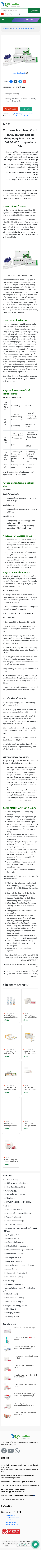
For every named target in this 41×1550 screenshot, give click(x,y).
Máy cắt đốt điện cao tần (16, 1246)
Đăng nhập (8, 14)
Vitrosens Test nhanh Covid (18, 116)
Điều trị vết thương (14, 1301)
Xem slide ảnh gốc (19, 73)
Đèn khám (10, 1269)
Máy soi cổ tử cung (14, 1242)
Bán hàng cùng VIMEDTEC (24, 20)
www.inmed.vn (10, 1515)
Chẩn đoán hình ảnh (14, 1187)
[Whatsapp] (17, 1451)
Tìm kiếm (35, 10)
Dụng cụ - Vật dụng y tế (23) (16, 1305)
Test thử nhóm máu (14, 1221)
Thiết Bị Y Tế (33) (11, 1180)
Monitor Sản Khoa (13, 1254)
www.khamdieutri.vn (12, 1518)
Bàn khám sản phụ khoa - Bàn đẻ (19, 1265)
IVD (12, 29)
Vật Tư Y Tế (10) (11, 1191)
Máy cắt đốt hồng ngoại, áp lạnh (19, 1250)
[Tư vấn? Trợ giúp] (35, 1544)
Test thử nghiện (12, 1217)
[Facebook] (4, 1451)
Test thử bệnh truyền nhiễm (17, 1213)
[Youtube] (10, 1451)
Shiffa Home (11, 1294)
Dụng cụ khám (12, 1313)
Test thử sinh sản (13, 1209)
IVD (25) (8, 1206)
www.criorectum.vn (12, 1524)
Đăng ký (17, 14)
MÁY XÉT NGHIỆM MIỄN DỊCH (18, 1202)
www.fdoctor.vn (11, 1520)
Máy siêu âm (11, 1238)
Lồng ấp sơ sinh (12, 1261)
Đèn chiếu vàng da (13, 1277)
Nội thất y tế (11, 1309)
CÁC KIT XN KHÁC (13, 1224)
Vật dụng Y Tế (11, 1316)
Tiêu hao (9, 1198)
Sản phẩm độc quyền (14, 1194)
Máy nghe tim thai (13, 1257)
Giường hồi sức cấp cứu (16, 1273)
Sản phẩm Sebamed (14, 1298)
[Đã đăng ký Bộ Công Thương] (11, 1531)
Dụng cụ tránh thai (13, 1284)
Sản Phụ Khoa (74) (12, 1235)
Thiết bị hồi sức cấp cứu (15, 1183)
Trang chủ (6, 29)
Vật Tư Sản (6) (10, 1281)
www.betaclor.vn (11, 1522)
